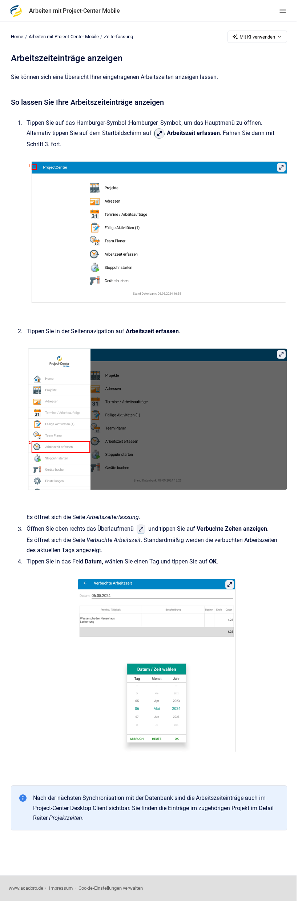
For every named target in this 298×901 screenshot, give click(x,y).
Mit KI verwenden (257, 37)
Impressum (61, 888)
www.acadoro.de (26, 888)
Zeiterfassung (118, 36)
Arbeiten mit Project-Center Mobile (74, 10)
